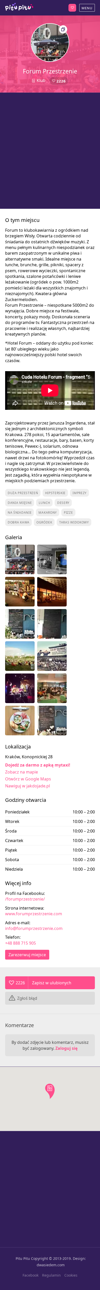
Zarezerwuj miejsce (27, 955)
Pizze (68, 512)
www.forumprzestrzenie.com (33, 914)
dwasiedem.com (51, 1264)
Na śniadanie (20, 512)
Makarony (47, 512)
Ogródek (44, 522)
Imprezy (80, 493)
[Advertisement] (50, 151)
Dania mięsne (20, 503)
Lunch (44, 503)
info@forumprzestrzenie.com (34, 928)
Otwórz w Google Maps (28, 779)
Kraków (19, 7)
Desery (63, 503)
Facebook (30, 1275)
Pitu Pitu (23, 1258)
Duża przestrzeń (23, 493)
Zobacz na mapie (21, 772)
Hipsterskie (55, 493)
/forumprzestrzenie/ (25, 899)
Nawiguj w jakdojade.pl (27, 786)
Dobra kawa (18, 522)
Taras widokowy (74, 522)
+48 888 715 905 (20, 943)
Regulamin (51, 1275)
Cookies (70, 1275)
